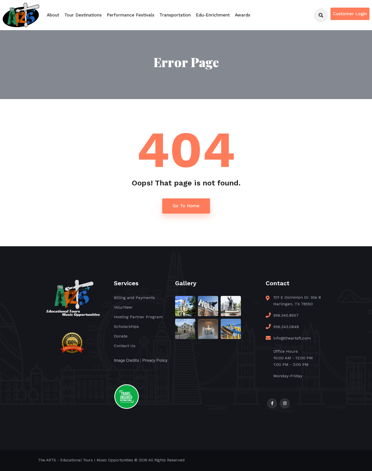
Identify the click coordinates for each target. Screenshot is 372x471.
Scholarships (126, 326)
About (53, 14)
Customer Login (350, 13)
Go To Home (186, 205)
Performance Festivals (130, 14)
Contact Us (124, 345)
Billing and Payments (134, 297)
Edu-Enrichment (213, 14)
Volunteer (123, 307)
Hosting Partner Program (138, 316)
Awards (242, 14)
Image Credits (126, 360)
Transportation (175, 14)
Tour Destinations (83, 14)
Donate (121, 336)
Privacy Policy (155, 360)
